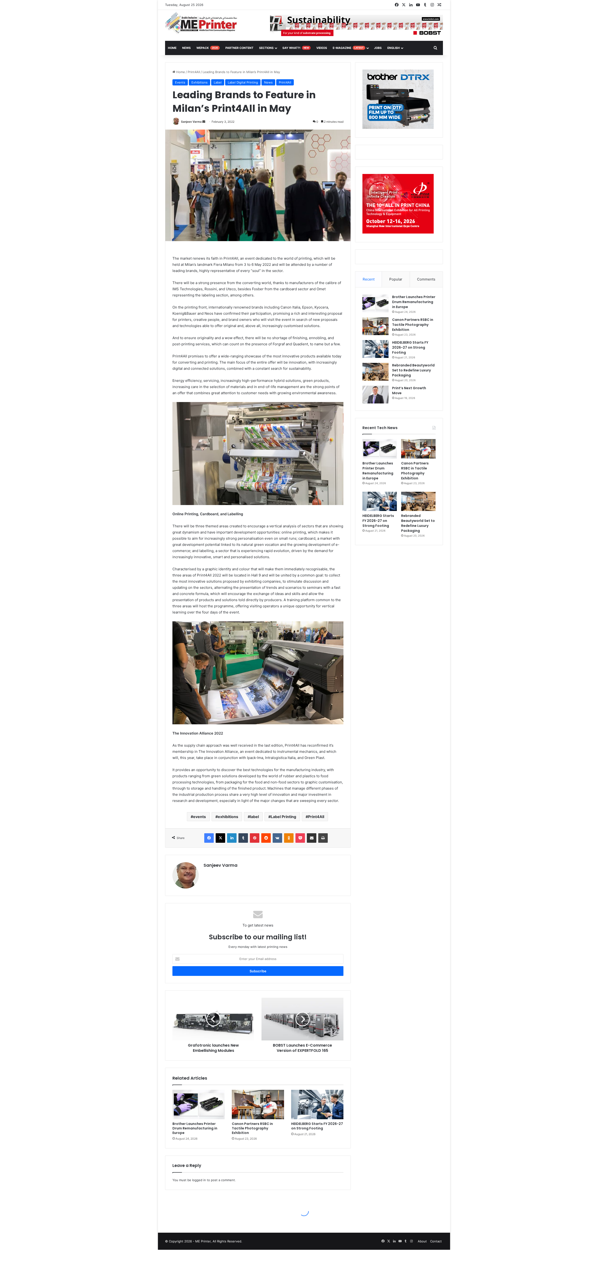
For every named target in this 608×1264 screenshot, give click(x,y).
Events (180, 82)
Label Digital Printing (243, 82)
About (422, 1241)
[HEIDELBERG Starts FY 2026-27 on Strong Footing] (317, 1104)
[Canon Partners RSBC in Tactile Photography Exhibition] (258, 1104)
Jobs (378, 48)
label (254, 816)
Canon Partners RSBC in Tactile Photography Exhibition (252, 1128)
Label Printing (283, 816)
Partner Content (239, 48)
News (186, 48)
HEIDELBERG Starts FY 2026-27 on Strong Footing (317, 1126)
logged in (199, 1180)
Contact (436, 1241)
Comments (426, 279)
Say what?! (295, 48)
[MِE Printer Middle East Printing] (203, 23)
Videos (321, 48)
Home (180, 72)
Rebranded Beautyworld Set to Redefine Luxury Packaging (413, 370)
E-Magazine (348, 48)
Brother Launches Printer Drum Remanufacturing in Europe (194, 1128)
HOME (172, 48)
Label (218, 82)
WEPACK (207, 48)
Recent (369, 279)
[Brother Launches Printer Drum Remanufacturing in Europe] (198, 1104)
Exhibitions (199, 82)
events (199, 816)
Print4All (194, 72)
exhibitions (228, 816)
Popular (395, 279)
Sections (266, 48)
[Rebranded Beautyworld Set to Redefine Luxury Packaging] (375, 372)
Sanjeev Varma (191, 121)
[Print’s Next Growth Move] (375, 394)
